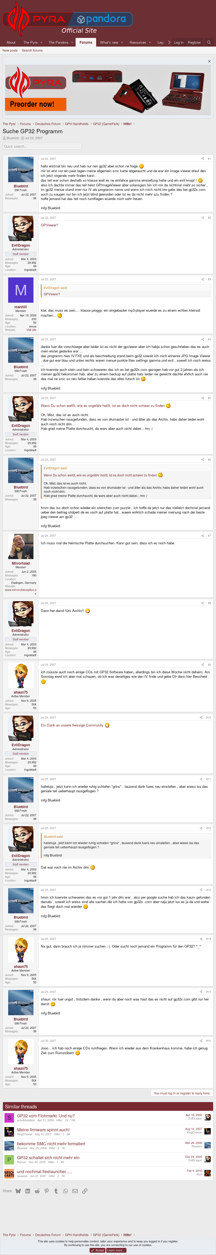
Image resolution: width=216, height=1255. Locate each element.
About (11, 42)
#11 (208, 779)
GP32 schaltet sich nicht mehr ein (48, 1157)
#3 (209, 279)
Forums (86, 42)
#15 (208, 992)
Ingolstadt (30, 270)
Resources (138, 42)
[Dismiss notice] (209, 62)
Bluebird (13, 138)
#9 (209, 664)
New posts (10, 50)
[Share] (202, 158)
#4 (209, 339)
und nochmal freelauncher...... (44, 1171)
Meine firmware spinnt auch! (43, 1130)
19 (66, 1120)
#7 (209, 535)
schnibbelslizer (26, 1120)
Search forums (32, 50)
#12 (208, 828)
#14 (208, 939)
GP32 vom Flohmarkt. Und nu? (46, 1116)
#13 (208, 890)
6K (68, 1134)
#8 (209, 603)
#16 (208, 1041)
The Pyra (30, 42)
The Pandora (58, 42)
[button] (41, 42)
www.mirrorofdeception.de (20, 591)
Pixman (21, 1162)
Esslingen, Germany (23, 583)
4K (62, 1162)
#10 (208, 717)
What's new (109, 42)
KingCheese (24, 1134)
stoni (199, 1174)
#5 (209, 398)
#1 (209, 159)
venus (32, 326)
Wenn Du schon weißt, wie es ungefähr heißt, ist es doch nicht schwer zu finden (103, 405)
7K (63, 1148)
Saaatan (22, 1176)
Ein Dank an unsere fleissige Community (73, 725)
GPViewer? (49, 224)
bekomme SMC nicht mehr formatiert (51, 1144)
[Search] (209, 42)
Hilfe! (59, 1120)
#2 (209, 218)
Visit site (31, 330)
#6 (209, 459)
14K (72, 1120)
